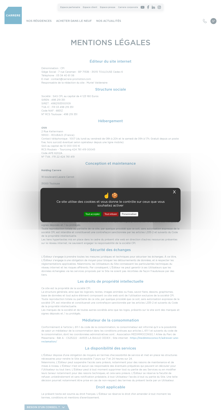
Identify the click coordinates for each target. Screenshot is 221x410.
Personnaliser (129, 214)
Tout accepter (92, 214)
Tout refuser (110, 214)
